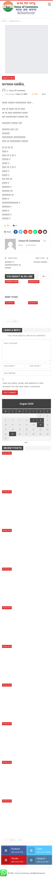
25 (12, 434)
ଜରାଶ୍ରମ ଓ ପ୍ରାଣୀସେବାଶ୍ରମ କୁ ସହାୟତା (13, 265)
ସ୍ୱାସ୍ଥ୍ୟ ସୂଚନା (8, 78)
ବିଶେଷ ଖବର (10, 303)
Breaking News (11, 281)
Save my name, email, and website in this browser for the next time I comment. (23, 385)
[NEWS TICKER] (15, 287)
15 (40, 425)
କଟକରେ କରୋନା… (41, 262)
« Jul (25, 442)
